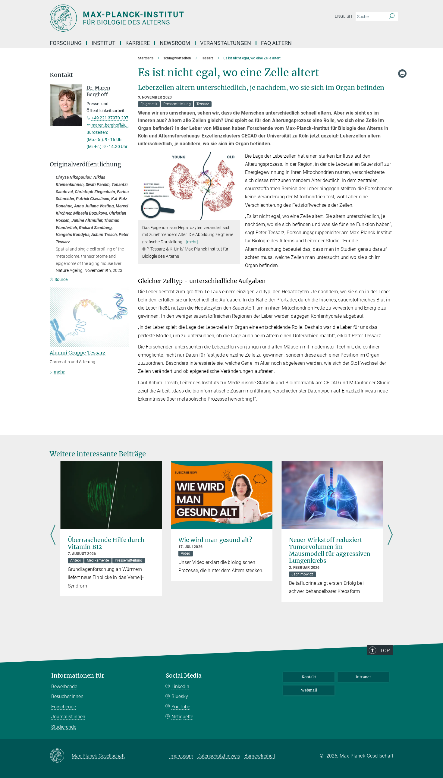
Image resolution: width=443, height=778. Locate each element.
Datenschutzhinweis (218, 756)
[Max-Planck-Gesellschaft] (61, 756)
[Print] (402, 73)
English (343, 16)
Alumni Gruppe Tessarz (77, 353)
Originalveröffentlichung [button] (85, 164)
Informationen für (77, 675)
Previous (53, 535)
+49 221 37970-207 (110, 117)
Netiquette (182, 717)
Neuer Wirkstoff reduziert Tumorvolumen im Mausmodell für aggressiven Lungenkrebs (329, 550)
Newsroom (175, 43)
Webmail (309, 690)
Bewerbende (64, 686)
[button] (235, 215)
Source (61, 279)
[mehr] (192, 241)
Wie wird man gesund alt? (215, 539)
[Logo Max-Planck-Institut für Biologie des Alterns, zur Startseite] (163, 18)
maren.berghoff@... (110, 125)
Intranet (363, 677)
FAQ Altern (276, 43)
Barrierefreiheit (259, 756)
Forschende (63, 707)
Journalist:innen (68, 717)
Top (385, 650)
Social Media (184, 675)
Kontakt (309, 677)
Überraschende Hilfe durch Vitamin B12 (106, 543)
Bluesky (179, 696)
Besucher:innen (67, 696)
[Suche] (391, 16)
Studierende (63, 727)
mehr (59, 372)
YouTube (180, 707)
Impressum (181, 756)
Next (390, 535)
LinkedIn (180, 686)
